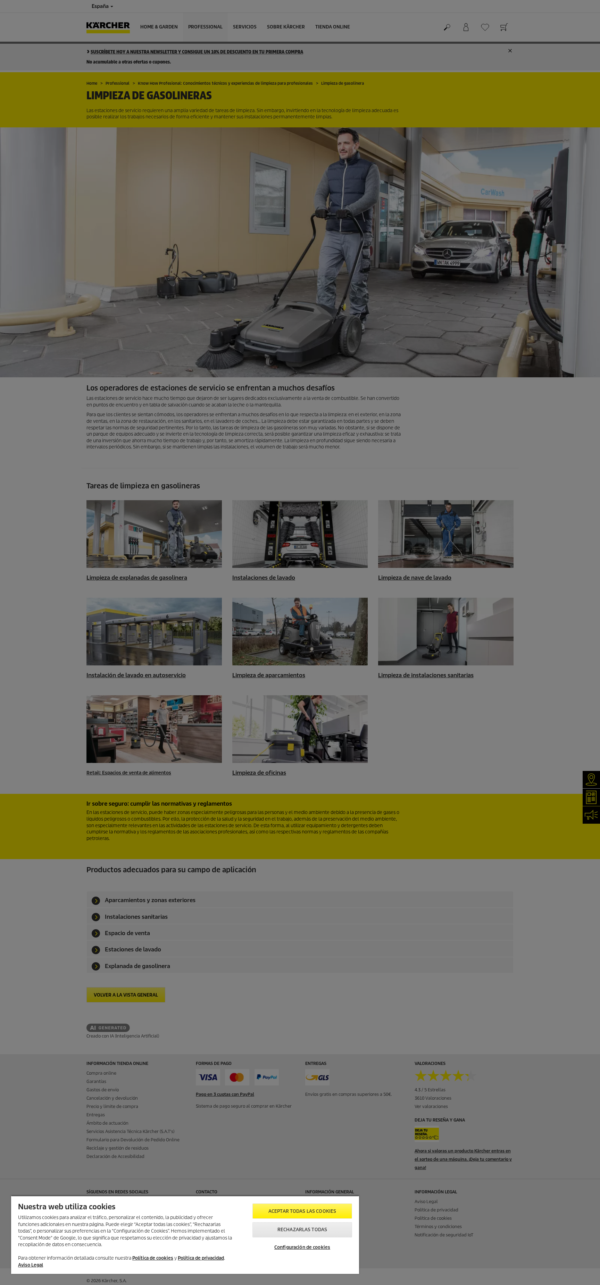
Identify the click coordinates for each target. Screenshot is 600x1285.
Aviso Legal (30, 1265)
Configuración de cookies (302, 1247)
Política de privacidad (201, 1258)
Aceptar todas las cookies (302, 1211)
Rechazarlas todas (302, 1230)
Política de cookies (152, 1258)
